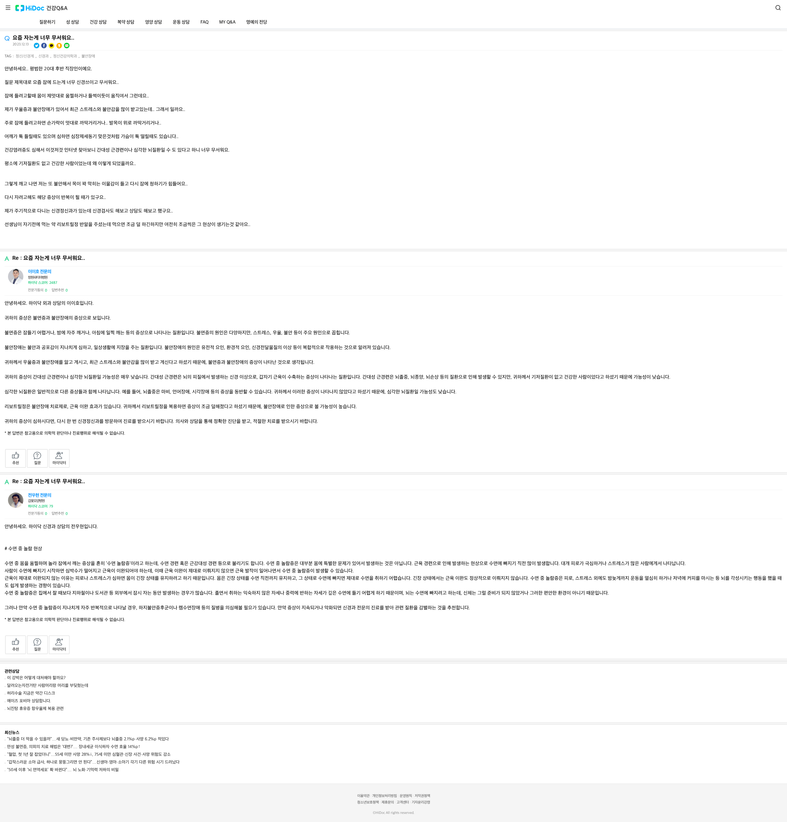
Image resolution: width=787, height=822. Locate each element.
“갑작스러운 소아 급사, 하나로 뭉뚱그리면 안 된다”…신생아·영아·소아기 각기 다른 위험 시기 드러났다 (93, 762)
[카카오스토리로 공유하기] (59, 46)
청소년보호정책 (368, 802)
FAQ (204, 22)
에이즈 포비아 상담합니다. (29, 701)
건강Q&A (57, 8)
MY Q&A (227, 22)
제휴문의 (388, 802)
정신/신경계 (25, 56)
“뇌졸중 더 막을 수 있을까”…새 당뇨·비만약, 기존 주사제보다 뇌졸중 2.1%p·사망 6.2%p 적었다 (88, 739)
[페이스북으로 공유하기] (44, 45)
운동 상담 (181, 22)
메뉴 (8, 8)
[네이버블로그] (66, 45)
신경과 (44, 56)
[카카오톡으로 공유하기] (51, 46)
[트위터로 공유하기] (36, 45)
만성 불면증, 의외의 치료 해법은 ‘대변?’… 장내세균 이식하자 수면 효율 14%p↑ (73, 746)
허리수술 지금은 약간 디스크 (31, 693)
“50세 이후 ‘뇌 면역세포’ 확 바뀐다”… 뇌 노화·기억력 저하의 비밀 (63, 769)
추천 (15, 463)
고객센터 (403, 802)
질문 (37, 463)
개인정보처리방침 (384, 796)
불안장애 (88, 56)
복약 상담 (125, 22)
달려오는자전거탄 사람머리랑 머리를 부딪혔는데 (47, 685)
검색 (778, 7)
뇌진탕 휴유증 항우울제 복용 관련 (35, 708)
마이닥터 (59, 463)
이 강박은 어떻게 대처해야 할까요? (36, 677)
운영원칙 (406, 796)
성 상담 (72, 22)
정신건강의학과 (65, 56)
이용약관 (363, 796)
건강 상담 (98, 22)
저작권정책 (422, 796)
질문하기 (47, 22)
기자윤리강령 (421, 802)
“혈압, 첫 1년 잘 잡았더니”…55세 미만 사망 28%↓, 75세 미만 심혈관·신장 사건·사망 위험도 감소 (89, 754)
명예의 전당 (256, 22)
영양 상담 (153, 22)
